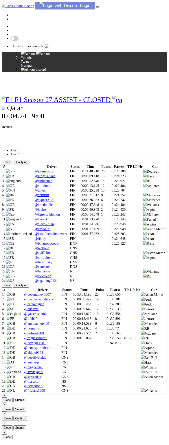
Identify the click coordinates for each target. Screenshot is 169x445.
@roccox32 (43, 276)
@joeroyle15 (44, 171)
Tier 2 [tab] (15, 154)
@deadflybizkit (35, 357)
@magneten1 (33, 367)
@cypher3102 (44, 200)
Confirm (20, 418)
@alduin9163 (33, 352)
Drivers (16, 19)
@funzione (42, 271)
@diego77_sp (44, 224)
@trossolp (31, 381)
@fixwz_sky (43, 262)
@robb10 (30, 318)
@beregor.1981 (35, 343)
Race (7, 162)
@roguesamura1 (35, 338)
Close (7, 400)
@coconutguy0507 (37, 294)
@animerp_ (32, 362)
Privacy (16, 34)
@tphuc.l (41, 190)
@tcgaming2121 (46, 281)
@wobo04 (42, 248)
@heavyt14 (43, 219)
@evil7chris (43, 253)
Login (84, 5)
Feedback (17, 30)
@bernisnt (42, 195)
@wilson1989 (34, 333)
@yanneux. (43, 266)
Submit (19, 400)
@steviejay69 (33, 372)
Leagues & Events (29, 15)
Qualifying (21, 162)
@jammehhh (43, 181)
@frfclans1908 (34, 390)
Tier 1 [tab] (15, 150)
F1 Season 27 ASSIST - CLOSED (62, 100)
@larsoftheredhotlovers (51, 234)
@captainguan (34, 304)
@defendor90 (33, 386)
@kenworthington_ (48, 214)
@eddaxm (31, 309)
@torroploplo (44, 257)
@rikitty (40, 238)
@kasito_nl (42, 229)
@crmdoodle (44, 205)
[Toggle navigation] (97, 7)
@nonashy (31, 328)
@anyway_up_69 (36, 323)
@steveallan (32, 377)
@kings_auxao (45, 176)
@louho (40, 209)
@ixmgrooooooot (47, 243)
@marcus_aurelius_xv (39, 299)
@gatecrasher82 (35, 314)
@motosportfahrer (37, 348)
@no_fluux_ (43, 186)
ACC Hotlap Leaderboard (29, 26)
